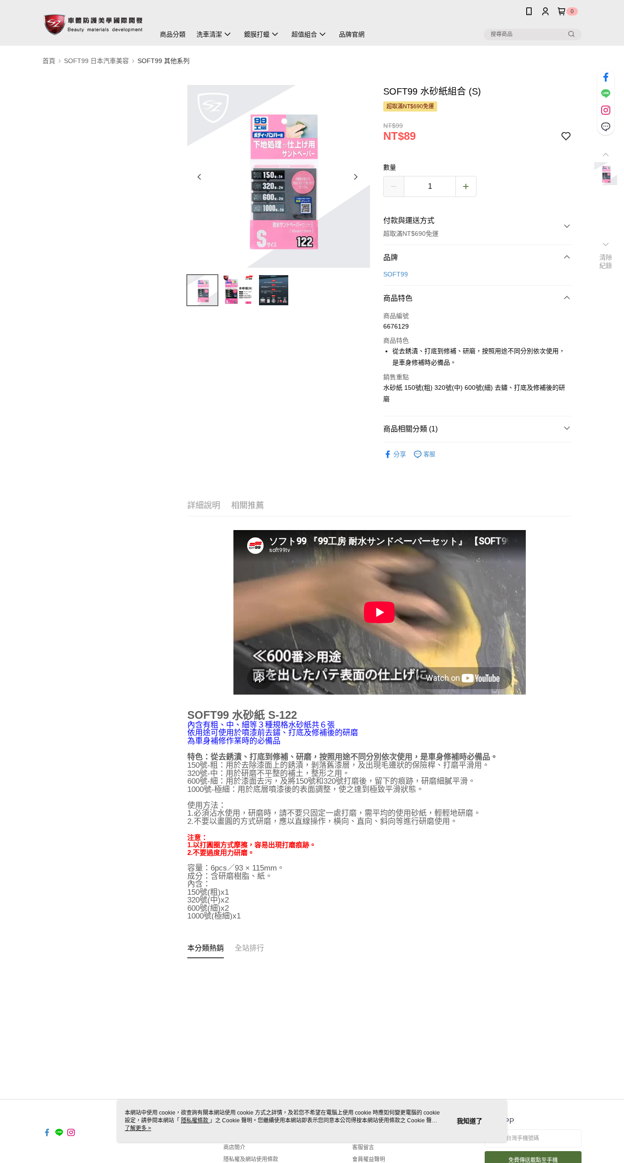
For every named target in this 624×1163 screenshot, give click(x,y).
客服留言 (363, 1147)
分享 (399, 454)
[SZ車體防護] (93, 24)
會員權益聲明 (368, 1159)
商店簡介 (234, 1147)
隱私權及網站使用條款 (250, 1159)
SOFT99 (395, 274)
